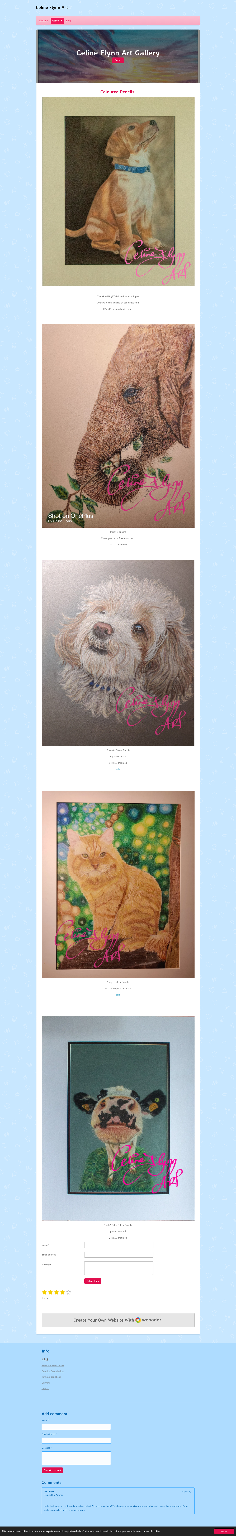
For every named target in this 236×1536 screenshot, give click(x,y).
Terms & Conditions (51, 1377)
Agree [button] (224, 1531)
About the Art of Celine (53, 1365)
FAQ (45, 1359)
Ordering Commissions (53, 1371)
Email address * (50, 1254)
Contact (45, 1388)
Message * (47, 1264)
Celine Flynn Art (52, 7)
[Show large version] (118, 653)
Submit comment (52, 1470)
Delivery (46, 1383)
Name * (45, 1245)
